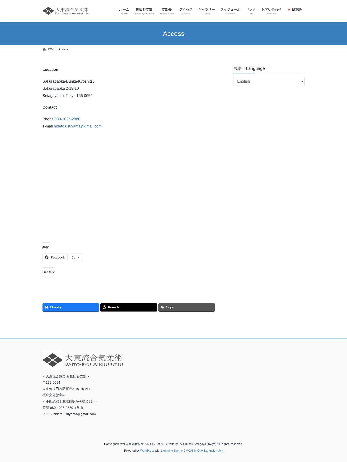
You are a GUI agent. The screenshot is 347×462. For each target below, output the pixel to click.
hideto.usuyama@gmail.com (78, 126)
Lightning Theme (172, 450)
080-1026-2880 (67, 119)
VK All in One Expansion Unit (204, 450)
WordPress (147, 450)
